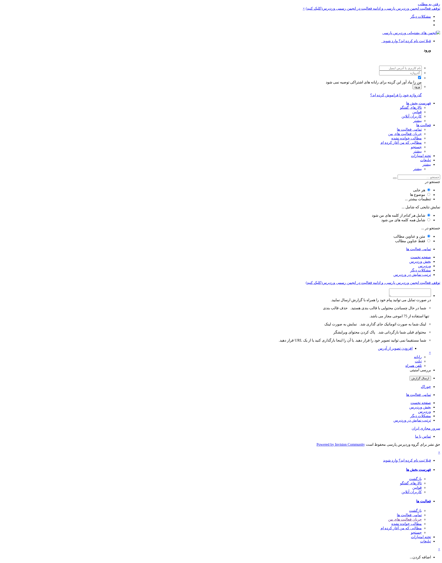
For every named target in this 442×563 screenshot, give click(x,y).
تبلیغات (425, 160)
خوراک (426, 387)
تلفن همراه (413, 366)
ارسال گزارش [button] (420, 378)
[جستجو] (395, 178)
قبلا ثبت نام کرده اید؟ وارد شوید (406, 41)
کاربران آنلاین (411, 116)
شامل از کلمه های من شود (398, 215)
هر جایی (419, 190)
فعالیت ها (423, 125)
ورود (417, 86)
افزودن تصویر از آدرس (395, 348)
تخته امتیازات (421, 156)
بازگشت (415, 479)
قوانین (417, 112)
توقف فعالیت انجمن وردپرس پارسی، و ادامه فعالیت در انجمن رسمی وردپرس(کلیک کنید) (373, 8)
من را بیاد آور (412, 82)
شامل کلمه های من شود (403, 220)
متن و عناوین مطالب (409, 236)
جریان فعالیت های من (405, 134)
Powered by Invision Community (341, 444)
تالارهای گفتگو (411, 107)
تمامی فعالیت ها (409, 129)
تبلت (418, 361)
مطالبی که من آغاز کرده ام (401, 142)
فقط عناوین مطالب (410, 241)
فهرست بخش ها (418, 103)
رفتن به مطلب (429, 4)
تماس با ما (423, 436)
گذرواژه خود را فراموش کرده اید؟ (396, 95)
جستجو (416, 147)
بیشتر (417, 121)
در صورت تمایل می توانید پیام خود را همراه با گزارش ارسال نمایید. (381, 300)
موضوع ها (417, 195)
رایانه (418, 357)
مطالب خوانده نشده (406, 138)
